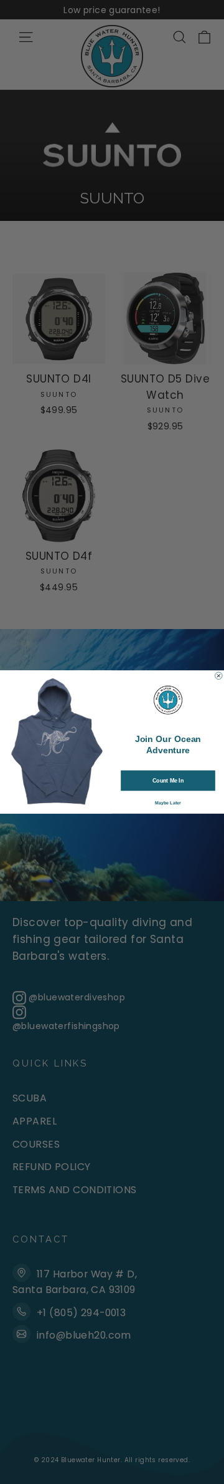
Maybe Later (168, 803)
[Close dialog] (219, 676)
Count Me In (168, 781)
